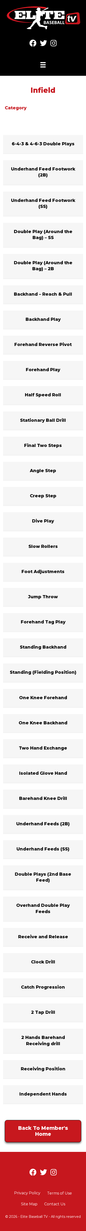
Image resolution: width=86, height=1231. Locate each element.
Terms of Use (59, 1193)
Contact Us (54, 1204)
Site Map (29, 1204)
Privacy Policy (27, 1193)
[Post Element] (43, 144)
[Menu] (43, 65)
